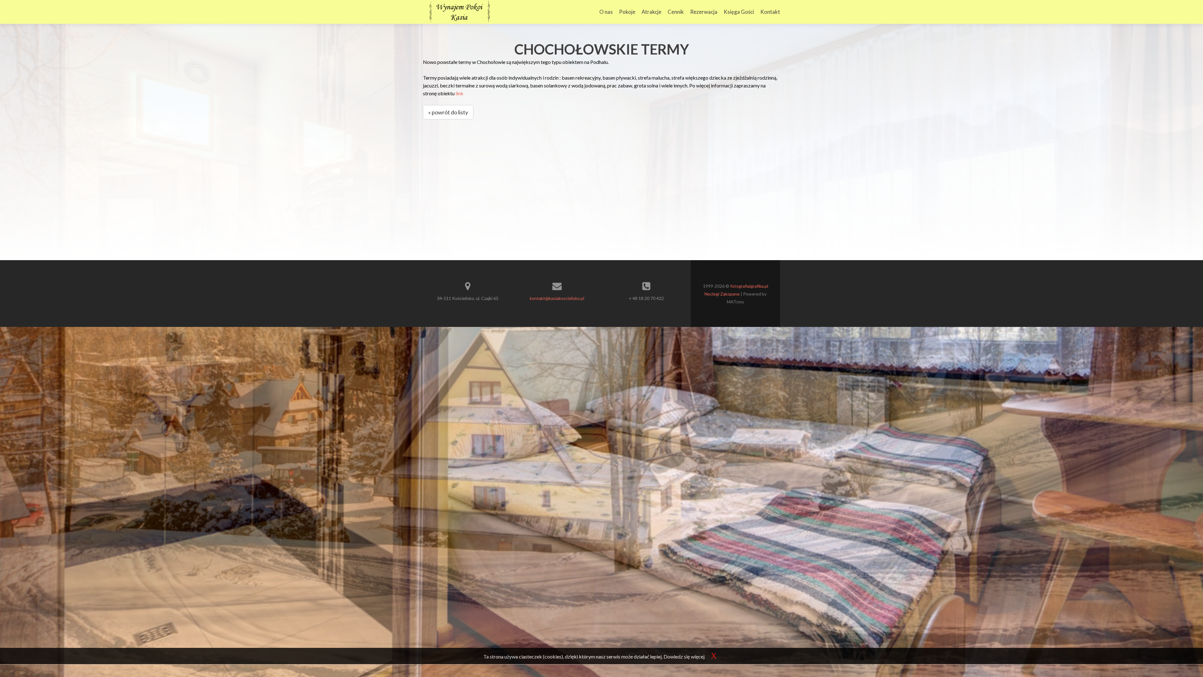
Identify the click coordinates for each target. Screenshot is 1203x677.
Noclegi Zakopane (722, 294)
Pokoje (627, 11)
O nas (606, 11)
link (459, 93)
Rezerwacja (703, 11)
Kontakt (770, 11)
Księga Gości (739, 11)
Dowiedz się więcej (684, 656)
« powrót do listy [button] (448, 112)
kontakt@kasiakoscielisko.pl (557, 298)
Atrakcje (651, 11)
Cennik (676, 11)
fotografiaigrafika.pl (749, 286)
